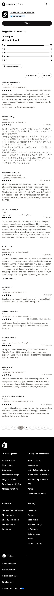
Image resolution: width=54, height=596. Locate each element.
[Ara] (46, 4)
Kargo (30, 489)
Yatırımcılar (33, 520)
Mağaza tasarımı (9, 479)
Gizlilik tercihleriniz (11, 588)
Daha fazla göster (8, 278)
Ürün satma (7, 470)
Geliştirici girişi (9, 563)
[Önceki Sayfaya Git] (3, 428)
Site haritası (7, 582)
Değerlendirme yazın (12, 66)
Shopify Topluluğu (10, 520)
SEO (29, 484)
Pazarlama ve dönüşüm (12, 484)
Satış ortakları (34, 534)
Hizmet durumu (35, 543)
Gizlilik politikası (9, 576)
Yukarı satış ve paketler (38, 475)
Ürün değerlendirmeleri (38, 470)
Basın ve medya (35, 524)
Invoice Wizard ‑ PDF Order (22, 12)
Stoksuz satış (34, 460)
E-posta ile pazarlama (38, 479)
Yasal (30, 539)
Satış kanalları (8, 460)
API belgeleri (8, 515)
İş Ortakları (33, 529)
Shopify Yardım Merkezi (13, 510)
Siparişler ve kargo (10, 475)
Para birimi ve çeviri (37, 494)
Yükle (27, 23)
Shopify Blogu (8, 524)
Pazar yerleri (33, 465)
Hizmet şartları (8, 569)
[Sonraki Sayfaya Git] (50, 428)
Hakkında (32, 510)
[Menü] (50, 4)
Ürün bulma (7, 465)
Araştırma (6, 529)
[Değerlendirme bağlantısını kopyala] (20, 82)
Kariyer (31, 515)
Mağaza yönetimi (10, 489)
